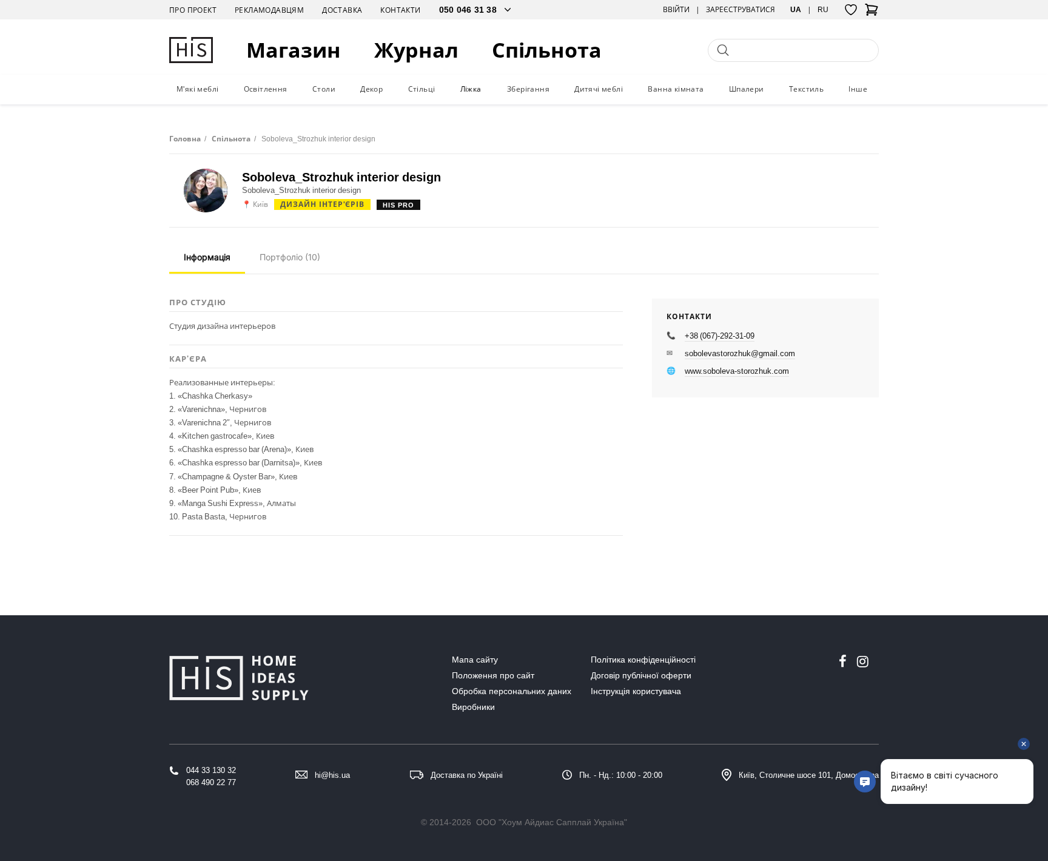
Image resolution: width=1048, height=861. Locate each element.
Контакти (400, 10)
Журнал (416, 50)
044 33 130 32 (211, 770)
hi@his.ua (332, 775)
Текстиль (806, 89)
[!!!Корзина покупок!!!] (871, 13)
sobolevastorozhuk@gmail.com (740, 353)
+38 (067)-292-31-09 (719, 335)
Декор (371, 89)
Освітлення (265, 89)
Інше (857, 89)
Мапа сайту (475, 659)
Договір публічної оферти (641, 675)
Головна (185, 138)
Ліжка (471, 89)
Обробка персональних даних (511, 691)
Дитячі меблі (598, 89)
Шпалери (746, 89)
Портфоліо (290, 257)
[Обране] (851, 9)
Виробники (473, 707)
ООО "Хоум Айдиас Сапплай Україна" (551, 822)
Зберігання (528, 89)
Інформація (207, 257)
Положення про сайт (493, 675)
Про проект (193, 10)
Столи (323, 89)
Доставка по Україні (467, 775)
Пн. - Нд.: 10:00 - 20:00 (620, 775)
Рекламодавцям (269, 10)
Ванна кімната (676, 89)
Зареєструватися (740, 10)
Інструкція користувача (636, 691)
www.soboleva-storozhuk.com (737, 370)
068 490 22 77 (211, 782)
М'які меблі (197, 89)
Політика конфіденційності (643, 659)
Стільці (421, 89)
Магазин (293, 50)
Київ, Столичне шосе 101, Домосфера (809, 775)
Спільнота (547, 50)
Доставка (342, 10)
